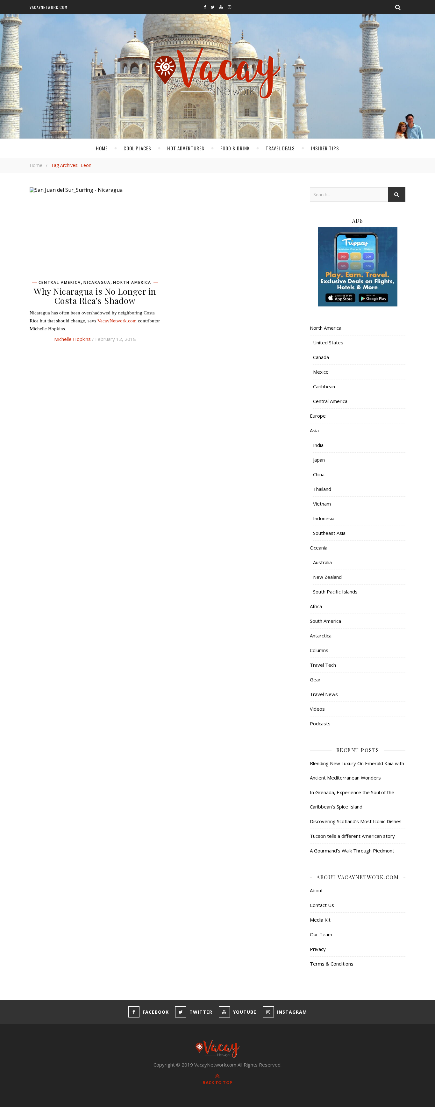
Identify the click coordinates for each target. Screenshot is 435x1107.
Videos (317, 709)
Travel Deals (280, 148)
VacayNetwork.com (49, 7)
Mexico (321, 372)
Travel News (324, 694)
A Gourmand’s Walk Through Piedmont (352, 850)
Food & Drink (235, 148)
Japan (319, 459)
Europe (318, 416)
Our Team (321, 934)
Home (102, 148)
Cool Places (137, 148)
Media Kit (320, 920)
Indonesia (323, 518)
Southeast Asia (329, 533)
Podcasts (320, 723)
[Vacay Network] (217, 73)
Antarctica (321, 635)
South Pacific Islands (335, 591)
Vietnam (322, 503)
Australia (322, 562)
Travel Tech (323, 665)
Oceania (318, 547)
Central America (60, 282)
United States (328, 342)
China (318, 474)
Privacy (318, 949)
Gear (315, 679)
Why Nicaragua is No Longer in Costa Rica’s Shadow (95, 295)
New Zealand (327, 577)
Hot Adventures (185, 148)
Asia (314, 430)
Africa (316, 606)
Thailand (322, 489)
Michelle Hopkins (72, 339)
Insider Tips (325, 148)
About (316, 890)
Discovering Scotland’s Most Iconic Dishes (356, 821)
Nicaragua (97, 282)
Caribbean (324, 386)
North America (132, 282)
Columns (319, 650)
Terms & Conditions (331, 963)
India (318, 445)
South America (325, 621)
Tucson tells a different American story (352, 836)
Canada (321, 357)
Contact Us (322, 905)
